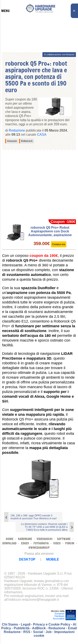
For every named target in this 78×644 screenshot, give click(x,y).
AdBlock (39, 628)
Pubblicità (22, 628)
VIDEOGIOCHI (44, 539)
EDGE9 (25, 543)
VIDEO (57, 543)
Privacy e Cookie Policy (51, 624)
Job (49, 632)
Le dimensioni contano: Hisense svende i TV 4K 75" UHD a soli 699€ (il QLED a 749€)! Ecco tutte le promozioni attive (44, 527)
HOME (9, 539)
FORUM (69, 543)
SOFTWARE (64, 539)
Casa (41, 134)
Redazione (56, 628)
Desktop (27, 559)
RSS (26, 632)
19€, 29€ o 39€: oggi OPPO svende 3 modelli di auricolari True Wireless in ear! (33, 517)
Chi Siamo (10, 624)
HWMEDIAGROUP (39, 547)
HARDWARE (25, 539)
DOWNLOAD (9, 543)
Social (38, 632)
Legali (25, 624)
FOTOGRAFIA (41, 543)
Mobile (52, 559)
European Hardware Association (58, 616)
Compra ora (58, 244)
